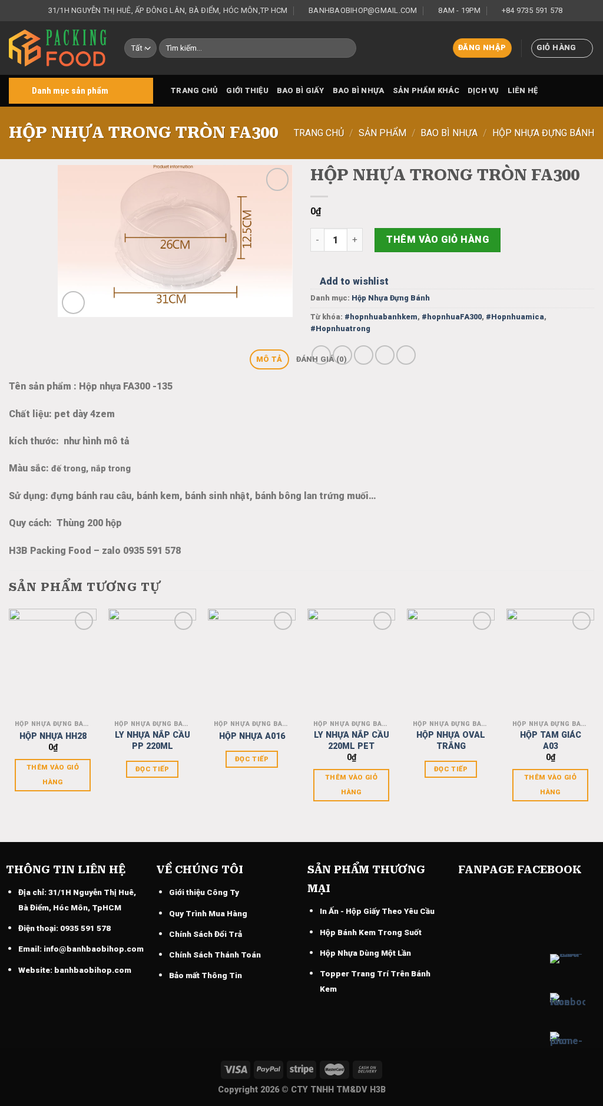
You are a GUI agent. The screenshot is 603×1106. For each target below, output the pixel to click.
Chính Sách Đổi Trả (205, 934)
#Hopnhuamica (515, 316)
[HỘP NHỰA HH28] (53, 661)
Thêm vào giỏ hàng (437, 239)
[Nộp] (344, 48)
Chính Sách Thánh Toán (215, 954)
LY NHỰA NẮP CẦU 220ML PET (351, 740)
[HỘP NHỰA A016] (252, 661)
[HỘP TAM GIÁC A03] (550, 661)
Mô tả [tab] (269, 359)
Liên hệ (523, 90)
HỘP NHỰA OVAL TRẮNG (450, 740)
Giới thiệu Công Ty (204, 892)
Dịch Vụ (483, 90)
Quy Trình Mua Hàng (208, 913)
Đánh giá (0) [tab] (321, 359)
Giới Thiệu (247, 90)
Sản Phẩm (382, 132)
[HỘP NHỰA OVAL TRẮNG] (451, 661)
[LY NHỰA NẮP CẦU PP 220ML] (152, 661)
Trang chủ (194, 90)
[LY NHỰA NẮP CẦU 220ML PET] (351, 661)
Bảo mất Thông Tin (205, 975)
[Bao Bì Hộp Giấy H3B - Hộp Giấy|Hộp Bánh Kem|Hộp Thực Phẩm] (58, 48)
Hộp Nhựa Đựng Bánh (543, 132)
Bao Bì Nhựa (359, 90)
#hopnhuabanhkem (381, 316)
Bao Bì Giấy (300, 90)
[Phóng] (73, 302)
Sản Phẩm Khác (426, 90)
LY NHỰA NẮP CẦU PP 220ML (152, 740)
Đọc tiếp (152, 769)
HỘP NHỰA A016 (252, 736)
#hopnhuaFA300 (452, 316)
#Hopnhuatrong (340, 328)
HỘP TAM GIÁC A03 (550, 740)
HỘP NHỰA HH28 (53, 736)
